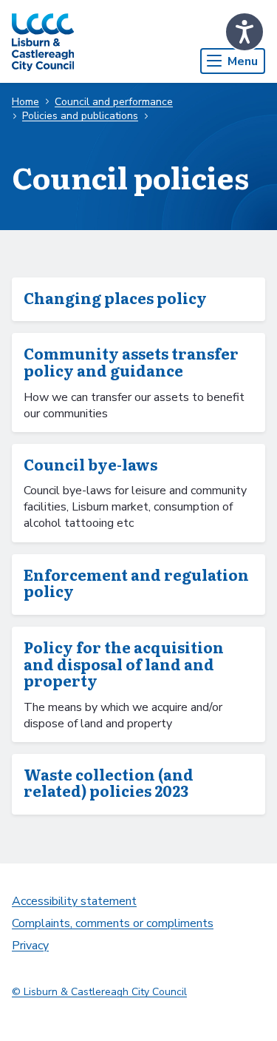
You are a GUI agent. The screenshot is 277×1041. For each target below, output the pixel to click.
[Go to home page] (43, 41)
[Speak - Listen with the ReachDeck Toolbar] (244, 32)
